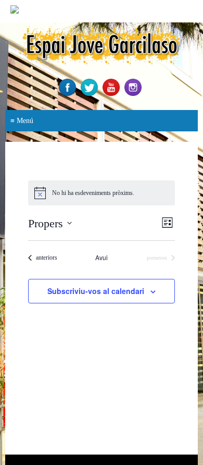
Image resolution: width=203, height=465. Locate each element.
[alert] (101, 192)
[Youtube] (112, 93)
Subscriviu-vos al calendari (95, 291)
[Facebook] (69, 93)
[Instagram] (134, 93)
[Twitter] (90, 93)
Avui (101, 257)
